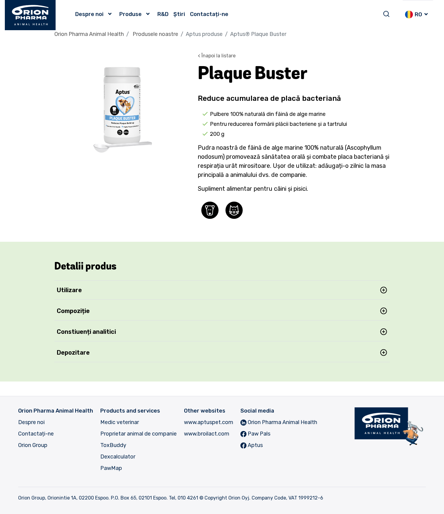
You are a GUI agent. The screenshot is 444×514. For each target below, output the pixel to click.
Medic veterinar (119, 422)
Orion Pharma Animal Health (89, 34)
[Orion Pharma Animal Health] (30, 15)
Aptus (254, 445)
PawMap (111, 468)
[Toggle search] (386, 13)
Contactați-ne (209, 14)
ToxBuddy (113, 445)
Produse (130, 14)
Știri (179, 14)
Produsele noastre (155, 34)
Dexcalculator (117, 456)
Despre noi (89, 14)
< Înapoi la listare (217, 56)
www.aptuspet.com (208, 422)
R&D (163, 14)
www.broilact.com (206, 433)
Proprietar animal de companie (138, 433)
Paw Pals (258, 433)
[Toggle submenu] (111, 14)
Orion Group (32, 445)
